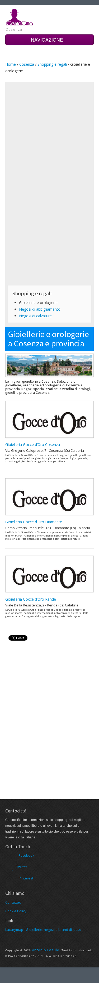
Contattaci (13, 902)
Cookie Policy (15, 911)
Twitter (21, 866)
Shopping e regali (52, 64)
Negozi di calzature (35, 315)
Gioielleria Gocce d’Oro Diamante (33, 521)
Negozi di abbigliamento (39, 309)
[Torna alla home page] (19, 16)
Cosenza (26, 64)
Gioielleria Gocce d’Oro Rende (30, 599)
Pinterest (26, 878)
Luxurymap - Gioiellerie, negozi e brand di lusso (43, 929)
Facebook (26, 855)
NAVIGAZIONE (47, 39)
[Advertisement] (49, 134)
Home (10, 64)
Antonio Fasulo (45, 950)
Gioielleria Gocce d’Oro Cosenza (32, 444)
